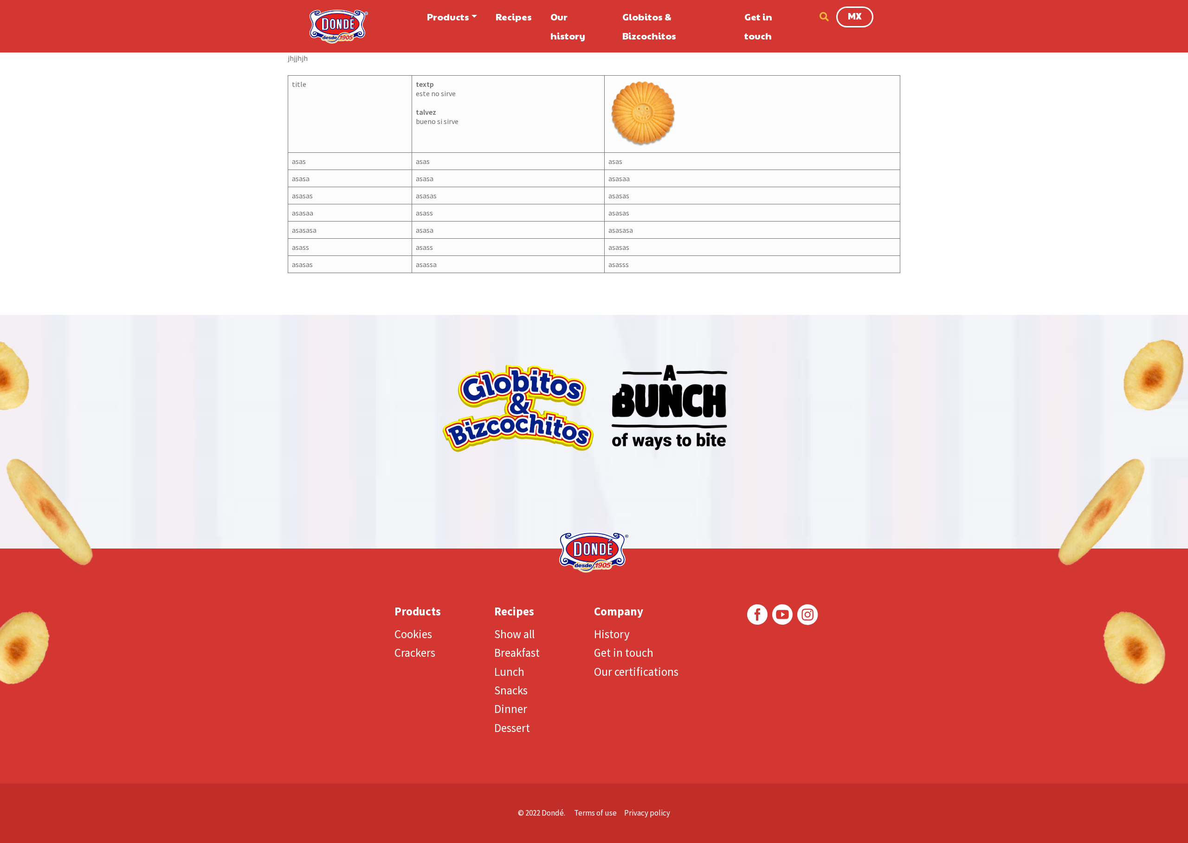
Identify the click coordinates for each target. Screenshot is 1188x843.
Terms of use (595, 813)
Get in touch (758, 26)
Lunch (509, 671)
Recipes (514, 16)
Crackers (414, 652)
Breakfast (517, 652)
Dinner (510, 708)
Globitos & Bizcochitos (649, 26)
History (612, 634)
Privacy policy (647, 813)
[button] (821, 16)
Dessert (512, 727)
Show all (514, 634)
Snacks (511, 690)
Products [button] (448, 16)
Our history (567, 26)
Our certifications (636, 671)
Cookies (413, 634)
